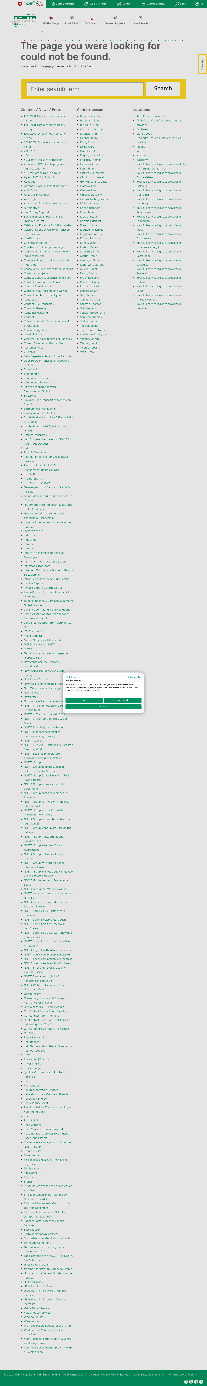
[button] (70, 677)
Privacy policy (135, 677)
